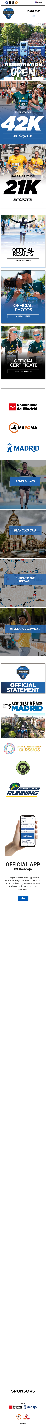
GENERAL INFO (25, 481)
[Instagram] (13, 2)
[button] (33, 16)
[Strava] (16, 2)
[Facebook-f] (6, 2)
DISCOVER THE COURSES (25, 579)
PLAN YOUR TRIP (25, 530)
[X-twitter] (10, 2)
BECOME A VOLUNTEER (25, 629)
